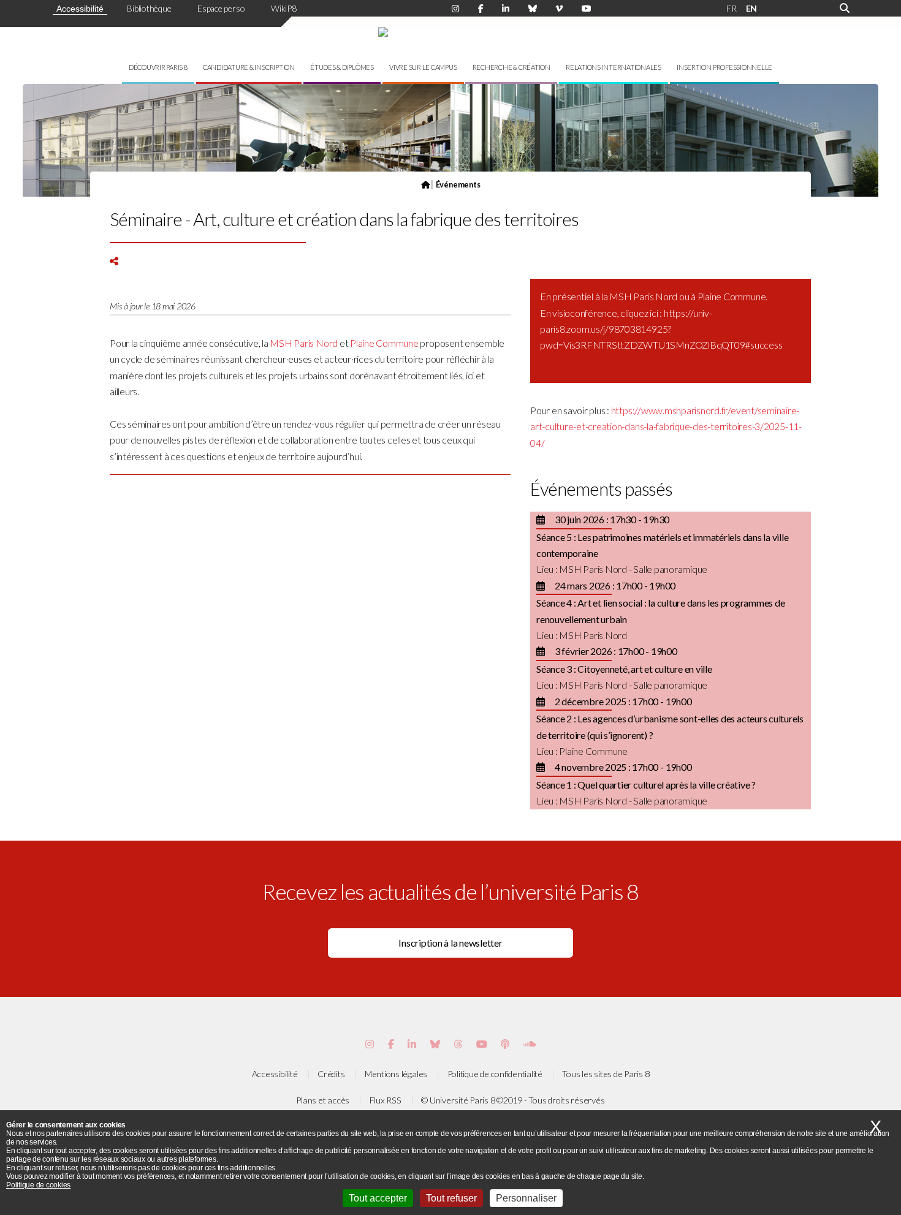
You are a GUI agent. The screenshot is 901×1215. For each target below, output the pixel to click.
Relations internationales (613, 67)
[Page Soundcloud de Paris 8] (529, 1044)
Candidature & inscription (249, 67)
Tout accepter (378, 1198)
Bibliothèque (149, 8)
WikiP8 (284, 8)
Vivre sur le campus (423, 67)
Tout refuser (451, 1198)
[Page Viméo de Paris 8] (559, 9)
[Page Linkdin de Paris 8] (505, 9)
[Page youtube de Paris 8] (587, 9)
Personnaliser (526, 1198)
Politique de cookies (38, 1185)
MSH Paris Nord (304, 343)
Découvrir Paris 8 (158, 67)
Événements (458, 184)
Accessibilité (80, 8)
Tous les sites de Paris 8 (605, 1074)
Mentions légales (396, 1074)
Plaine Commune (384, 343)
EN (752, 8)
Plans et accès (322, 1100)
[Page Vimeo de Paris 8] (412, 1044)
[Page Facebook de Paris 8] (481, 9)
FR (731, 8)
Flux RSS (385, 1100)
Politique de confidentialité (494, 1074)
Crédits (330, 1074)
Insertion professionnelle (724, 67)
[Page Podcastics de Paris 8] (505, 1044)
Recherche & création (511, 67)
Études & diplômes (342, 67)
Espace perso (221, 8)
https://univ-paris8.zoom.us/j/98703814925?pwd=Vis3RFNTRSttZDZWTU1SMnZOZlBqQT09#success (661, 329)
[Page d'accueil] (425, 184)
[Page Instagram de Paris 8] (455, 9)
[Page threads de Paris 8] (458, 1044)
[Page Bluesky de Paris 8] (532, 9)
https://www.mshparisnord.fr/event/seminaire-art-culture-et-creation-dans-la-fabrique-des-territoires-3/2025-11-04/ (666, 426)
